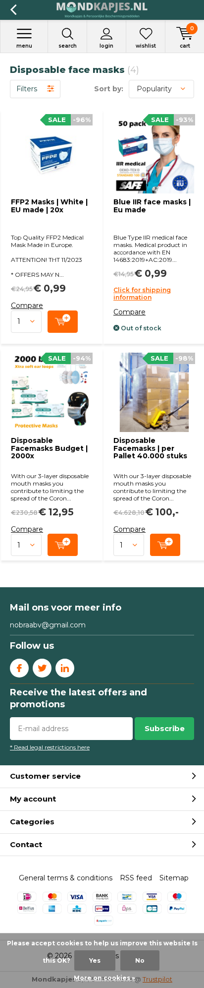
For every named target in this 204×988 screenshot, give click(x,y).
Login (106, 46)
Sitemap (174, 877)
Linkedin (64, 668)
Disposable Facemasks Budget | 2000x (49, 448)
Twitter (42, 668)
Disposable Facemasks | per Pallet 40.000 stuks (150, 448)
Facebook (19, 668)
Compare (27, 305)
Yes (95, 960)
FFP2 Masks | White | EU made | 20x (49, 205)
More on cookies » (104, 978)
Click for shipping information (142, 293)
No (140, 960)
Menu (24, 46)
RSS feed (136, 877)
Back (13, 10)
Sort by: (108, 88)
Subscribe (165, 728)
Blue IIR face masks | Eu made (152, 205)
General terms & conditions (65, 877)
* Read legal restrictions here (50, 747)
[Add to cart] (63, 321)
